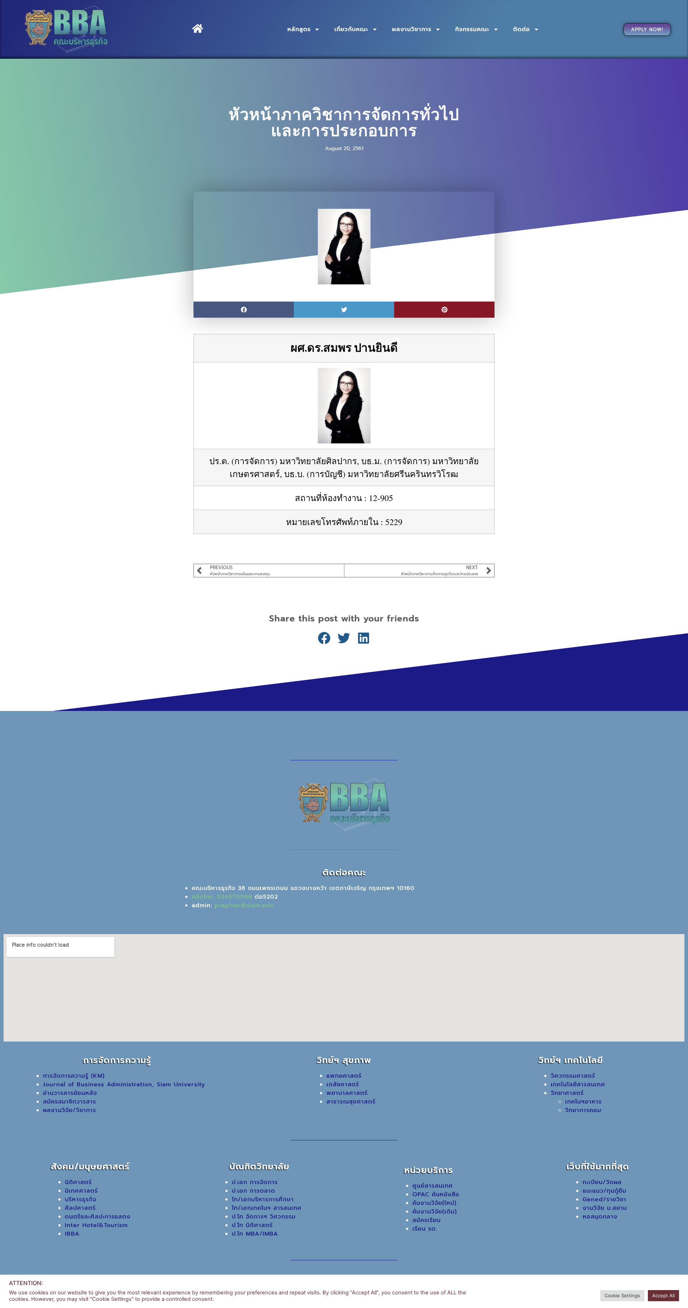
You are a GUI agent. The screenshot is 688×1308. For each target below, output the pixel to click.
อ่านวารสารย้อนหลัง (70, 1093)
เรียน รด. (424, 1229)
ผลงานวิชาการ (411, 29)
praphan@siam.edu (244, 905)
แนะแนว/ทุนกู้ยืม (604, 1191)
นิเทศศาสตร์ (81, 1191)
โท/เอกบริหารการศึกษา (263, 1199)
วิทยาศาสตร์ (567, 1093)
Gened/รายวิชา (604, 1199)
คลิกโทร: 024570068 (222, 897)
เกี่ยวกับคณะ (351, 29)
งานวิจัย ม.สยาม (605, 1208)
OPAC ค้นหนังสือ (435, 1194)
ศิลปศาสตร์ (80, 1208)
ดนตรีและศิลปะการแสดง (97, 1216)
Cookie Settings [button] (622, 1295)
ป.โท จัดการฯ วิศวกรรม (264, 1216)
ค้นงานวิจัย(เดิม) (434, 1211)
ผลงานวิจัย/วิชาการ (69, 1110)
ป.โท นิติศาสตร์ (252, 1225)
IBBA (72, 1234)
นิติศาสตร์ (78, 1182)
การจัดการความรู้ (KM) (74, 1076)
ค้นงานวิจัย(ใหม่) (434, 1203)
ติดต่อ (521, 29)
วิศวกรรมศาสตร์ (573, 1076)
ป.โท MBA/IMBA (255, 1234)
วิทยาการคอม (583, 1110)
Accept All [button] (663, 1295)
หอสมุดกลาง (600, 1216)
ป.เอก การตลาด (253, 1191)
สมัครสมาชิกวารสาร (69, 1101)
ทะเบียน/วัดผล (602, 1182)
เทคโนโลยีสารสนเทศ (578, 1084)
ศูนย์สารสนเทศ (432, 1186)
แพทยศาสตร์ (344, 1076)
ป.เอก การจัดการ (255, 1182)
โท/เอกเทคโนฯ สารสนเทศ (267, 1208)
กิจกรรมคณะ (472, 29)
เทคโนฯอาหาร (583, 1101)
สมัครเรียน (426, 1220)
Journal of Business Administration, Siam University (124, 1084)
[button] (244, 310)
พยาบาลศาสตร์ (347, 1093)
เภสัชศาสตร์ (342, 1084)
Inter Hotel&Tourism (96, 1225)
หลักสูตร (299, 29)
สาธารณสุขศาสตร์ (351, 1101)
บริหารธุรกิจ (80, 1199)
